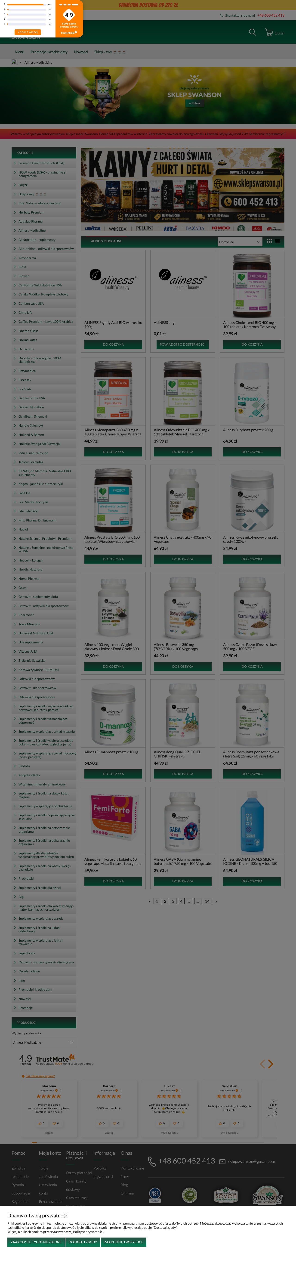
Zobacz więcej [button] (28, 32)
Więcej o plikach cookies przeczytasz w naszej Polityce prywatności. (55, 1232)
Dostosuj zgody (83, 1242)
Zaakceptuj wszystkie (123, 1242)
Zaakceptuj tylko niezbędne (36, 1242)
